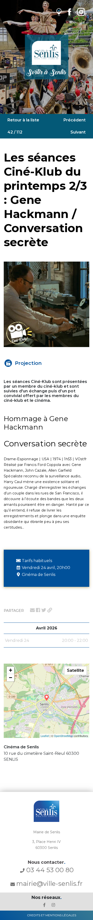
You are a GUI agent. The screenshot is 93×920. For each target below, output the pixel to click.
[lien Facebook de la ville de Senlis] (69, 11)
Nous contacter (46, 862)
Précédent (74, 120)
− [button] (10, 678)
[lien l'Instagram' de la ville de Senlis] (53, 905)
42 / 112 (14, 132)
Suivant (78, 132)
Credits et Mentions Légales (51, 915)
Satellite (75, 670)
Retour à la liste (23, 120)
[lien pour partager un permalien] (49, 610)
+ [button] (10, 670)
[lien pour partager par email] (32, 610)
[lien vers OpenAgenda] (59, 11)
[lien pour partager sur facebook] (38, 610)
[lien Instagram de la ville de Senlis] (81, 11)
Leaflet (45, 736)
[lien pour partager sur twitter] (43, 610)
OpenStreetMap (63, 736)
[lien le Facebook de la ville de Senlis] (44, 905)
